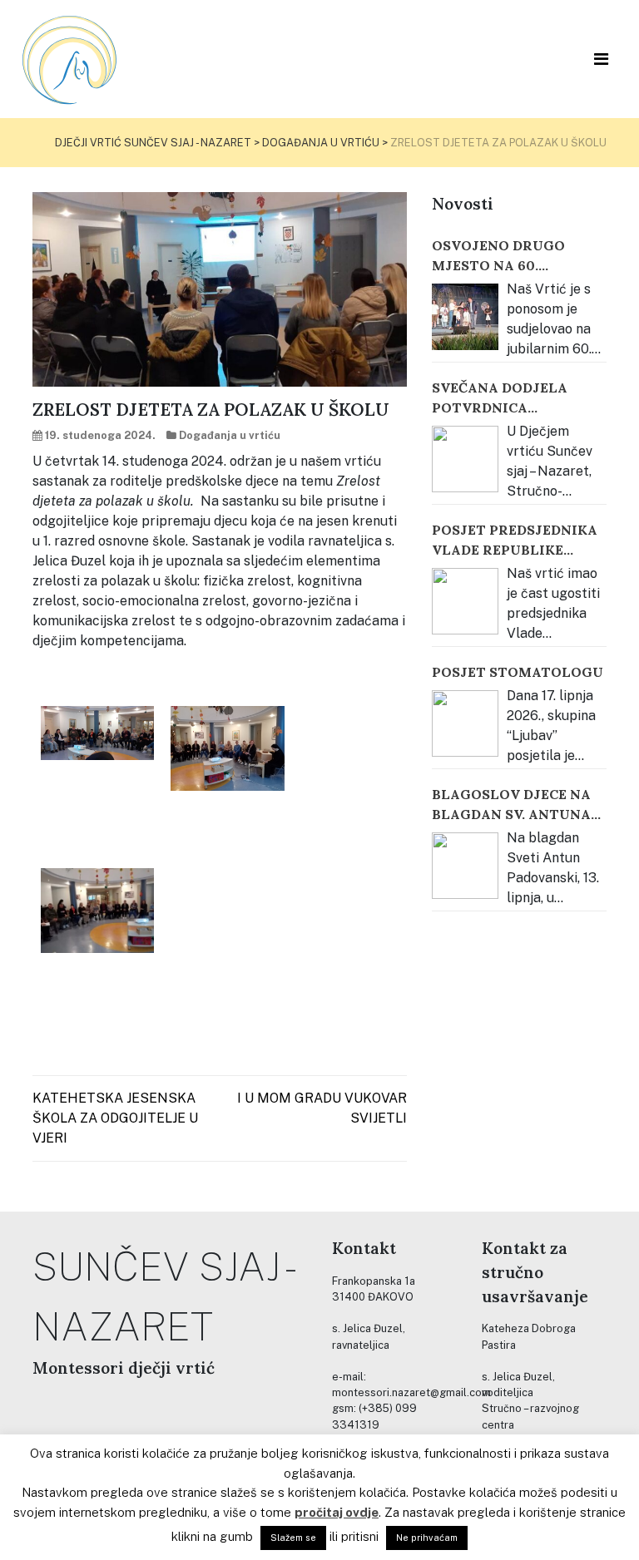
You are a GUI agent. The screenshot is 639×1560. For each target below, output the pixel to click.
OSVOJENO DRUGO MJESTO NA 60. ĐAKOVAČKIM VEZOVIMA (498, 256)
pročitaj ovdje (337, 1512)
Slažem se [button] (293, 1538)
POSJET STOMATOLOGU (517, 672)
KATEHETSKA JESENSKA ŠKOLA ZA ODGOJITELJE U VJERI (115, 1118)
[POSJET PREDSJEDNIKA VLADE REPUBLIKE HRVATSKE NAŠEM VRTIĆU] (465, 601)
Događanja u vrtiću (229, 435)
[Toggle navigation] (601, 59)
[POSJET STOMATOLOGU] (465, 723)
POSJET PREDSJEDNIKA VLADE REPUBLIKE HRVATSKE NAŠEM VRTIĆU (514, 540)
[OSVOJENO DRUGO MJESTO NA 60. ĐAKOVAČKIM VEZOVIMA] (465, 317)
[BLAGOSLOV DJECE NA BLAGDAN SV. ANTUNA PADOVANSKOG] (465, 865)
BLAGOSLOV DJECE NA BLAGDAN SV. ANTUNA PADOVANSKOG (511, 805)
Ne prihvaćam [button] (427, 1538)
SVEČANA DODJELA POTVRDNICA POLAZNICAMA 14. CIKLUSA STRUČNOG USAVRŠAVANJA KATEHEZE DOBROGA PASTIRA (506, 398)
